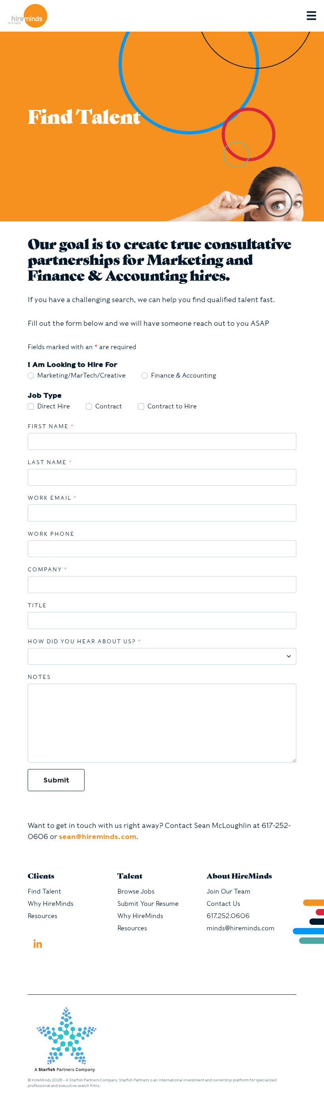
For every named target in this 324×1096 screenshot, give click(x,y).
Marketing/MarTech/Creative (81, 375)
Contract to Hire (172, 406)
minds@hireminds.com (241, 928)
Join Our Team (229, 891)
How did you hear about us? (84, 641)
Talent (129, 876)
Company (48, 569)
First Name (51, 426)
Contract (108, 406)
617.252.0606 (228, 916)
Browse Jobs (135, 891)
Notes (39, 677)
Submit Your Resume (148, 903)
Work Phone (51, 534)
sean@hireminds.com (97, 836)
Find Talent (44, 891)
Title (37, 605)
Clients (41, 876)
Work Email (52, 498)
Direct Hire (53, 406)
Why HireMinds (50, 903)
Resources (42, 916)
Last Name (50, 462)
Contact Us (223, 903)
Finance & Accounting (183, 375)
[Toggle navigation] (315, 15)
